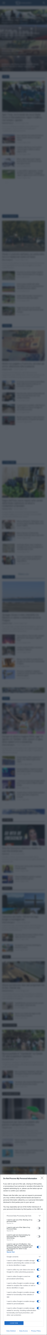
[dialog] (23, 1254)
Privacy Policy (36, 1331)
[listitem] (23, 1216)
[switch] (38, 1220)
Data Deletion (11, 1331)
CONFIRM (14, 1323)
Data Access (23, 1331)
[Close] (43, 1179)
